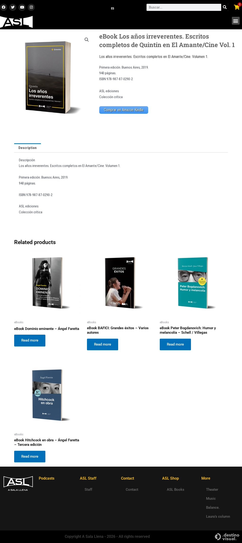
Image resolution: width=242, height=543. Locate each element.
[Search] (224, 7)
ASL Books (175, 489)
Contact (132, 489)
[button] (236, 21)
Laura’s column (218, 516)
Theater (212, 489)
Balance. (213, 507)
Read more (29, 340)
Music (211, 498)
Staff (88, 489)
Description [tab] (27, 148)
